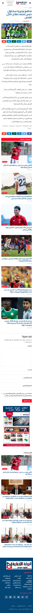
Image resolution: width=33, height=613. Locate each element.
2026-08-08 (29, 263)
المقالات (29, 588)
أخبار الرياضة (25, 126)
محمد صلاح (12, 126)
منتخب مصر (5, 126)
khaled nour (12, 609)
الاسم (29, 370)
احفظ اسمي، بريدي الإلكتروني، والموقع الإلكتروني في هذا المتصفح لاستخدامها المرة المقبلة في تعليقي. (17, 394)
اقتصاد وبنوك (5, 517)
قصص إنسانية (6, 580)
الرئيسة (30, 7)
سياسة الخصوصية (21, 606)
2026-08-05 (29, 294)
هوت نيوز (7, 587)
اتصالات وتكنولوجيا (29, 581)
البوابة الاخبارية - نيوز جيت (23, 609)
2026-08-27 (29, 201)
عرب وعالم (18, 587)
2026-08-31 (29, 169)
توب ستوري (5, 255)
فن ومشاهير (6, 576)
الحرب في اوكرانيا (27, 586)
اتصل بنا (13, 606)
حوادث (19, 578)
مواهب (8, 585)
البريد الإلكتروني (27, 377)
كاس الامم (18, 126)
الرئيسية (30, 606)
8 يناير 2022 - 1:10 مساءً (15, 21)
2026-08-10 (29, 232)
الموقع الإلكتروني (27, 385)
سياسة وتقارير (17, 582)
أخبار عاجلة (29, 578)
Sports (25, 7)
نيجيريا (29, 128)
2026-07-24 (29, 327)
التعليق (29, 346)
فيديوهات (7, 578)
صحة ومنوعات (17, 585)
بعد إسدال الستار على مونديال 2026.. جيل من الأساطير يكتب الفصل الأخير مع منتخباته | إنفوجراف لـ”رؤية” (18, 323)
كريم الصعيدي (26, 21)
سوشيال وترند (17, 580)
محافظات (7, 582)
